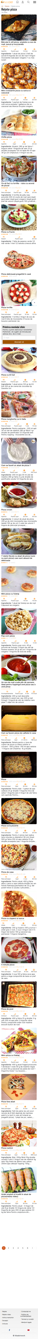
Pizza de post (7, 1009)
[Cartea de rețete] (17, 2)
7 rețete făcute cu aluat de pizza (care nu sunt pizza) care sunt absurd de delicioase (18, 558)
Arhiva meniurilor (8, 1317)
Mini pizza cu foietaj (10, 594)
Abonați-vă (19, 342)
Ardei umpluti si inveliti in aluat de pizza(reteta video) (16, 1195)
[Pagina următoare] (32, 1248)
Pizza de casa (7, 872)
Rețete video (6, 1314)
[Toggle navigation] (34, 2)
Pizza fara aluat (8, 1102)
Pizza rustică (7, 1148)
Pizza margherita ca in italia (13, 419)
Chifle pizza (6, 137)
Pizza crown (6, 510)
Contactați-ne (26, 1311)
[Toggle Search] (28, 2)
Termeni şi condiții (27, 1319)
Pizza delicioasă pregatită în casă (16, 274)
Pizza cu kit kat (8, 375)
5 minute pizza (7, 965)
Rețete (4, 1311)
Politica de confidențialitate (25, 1315)
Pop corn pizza (8, 636)
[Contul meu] (23, 2)
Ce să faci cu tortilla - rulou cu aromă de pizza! (17, 184)
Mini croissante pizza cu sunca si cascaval (16, 91)
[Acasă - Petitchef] (2, 6)
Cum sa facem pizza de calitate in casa (18, 733)
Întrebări (5, 1320)
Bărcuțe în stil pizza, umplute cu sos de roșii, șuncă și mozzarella (18, 43)
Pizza (3, 779)
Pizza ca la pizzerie (9, 826)
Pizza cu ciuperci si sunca (12, 918)
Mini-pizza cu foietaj (10, 1055)
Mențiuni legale (26, 1322)
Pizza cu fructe (8, 232)
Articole (5, 1324)
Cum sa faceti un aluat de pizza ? (16, 465)
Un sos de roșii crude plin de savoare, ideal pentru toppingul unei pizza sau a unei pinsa (18, 684)
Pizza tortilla (6, 307)
